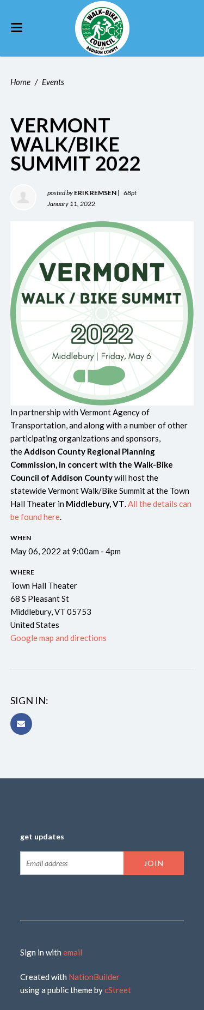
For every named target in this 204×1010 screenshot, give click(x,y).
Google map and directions (58, 638)
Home (20, 82)
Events (53, 82)
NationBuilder (94, 977)
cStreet (117, 990)
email (72, 952)
